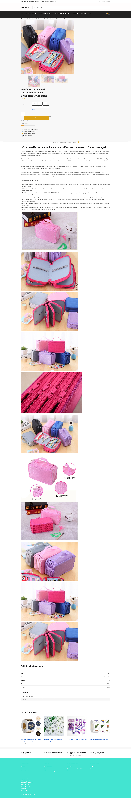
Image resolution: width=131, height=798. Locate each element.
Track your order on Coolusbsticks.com (76, 768)
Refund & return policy (49, 771)
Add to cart (36, 118)
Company (42, 1)
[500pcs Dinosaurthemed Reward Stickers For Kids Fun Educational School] (100, 726)
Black (35, 103)
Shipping (26, 1)
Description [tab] (55, 142)
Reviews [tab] (75, 142)
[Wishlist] (39, 718)
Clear (33, 109)
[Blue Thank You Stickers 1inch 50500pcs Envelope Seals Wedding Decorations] (31, 726)
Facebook (92, 766)
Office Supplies (30, 18)
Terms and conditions (26, 771)
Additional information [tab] (65, 142)
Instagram (92, 768)
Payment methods (48, 766)
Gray (45, 103)
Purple (39, 106)
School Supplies (79, 704)
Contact (54, 1)
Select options (31, 745)
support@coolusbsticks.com (104, 1)
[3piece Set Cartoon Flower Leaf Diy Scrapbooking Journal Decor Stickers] (54, 726)
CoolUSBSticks (25, 7)
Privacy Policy (48, 1)
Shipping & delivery (49, 768)
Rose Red (46, 106)
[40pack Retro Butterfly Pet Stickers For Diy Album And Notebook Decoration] (77, 726)
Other (74, 704)
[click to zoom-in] (47, 47)
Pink (34, 106)
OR (50, 117)
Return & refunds (33, 1)
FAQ (38, 1)
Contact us (69, 766)
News (68, 773)
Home (22, 1)
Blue (40, 103)
